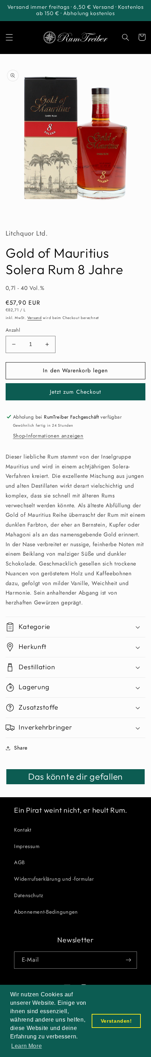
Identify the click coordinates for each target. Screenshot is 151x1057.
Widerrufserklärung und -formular (54, 879)
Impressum (27, 846)
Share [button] (21, 748)
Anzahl (13, 329)
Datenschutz (29, 895)
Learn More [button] (26, 1046)
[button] (9, 37)
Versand (34, 317)
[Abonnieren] (128, 960)
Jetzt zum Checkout (75, 392)
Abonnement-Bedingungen (46, 912)
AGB (19, 862)
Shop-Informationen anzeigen (48, 436)
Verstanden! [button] (116, 1021)
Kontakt (22, 830)
